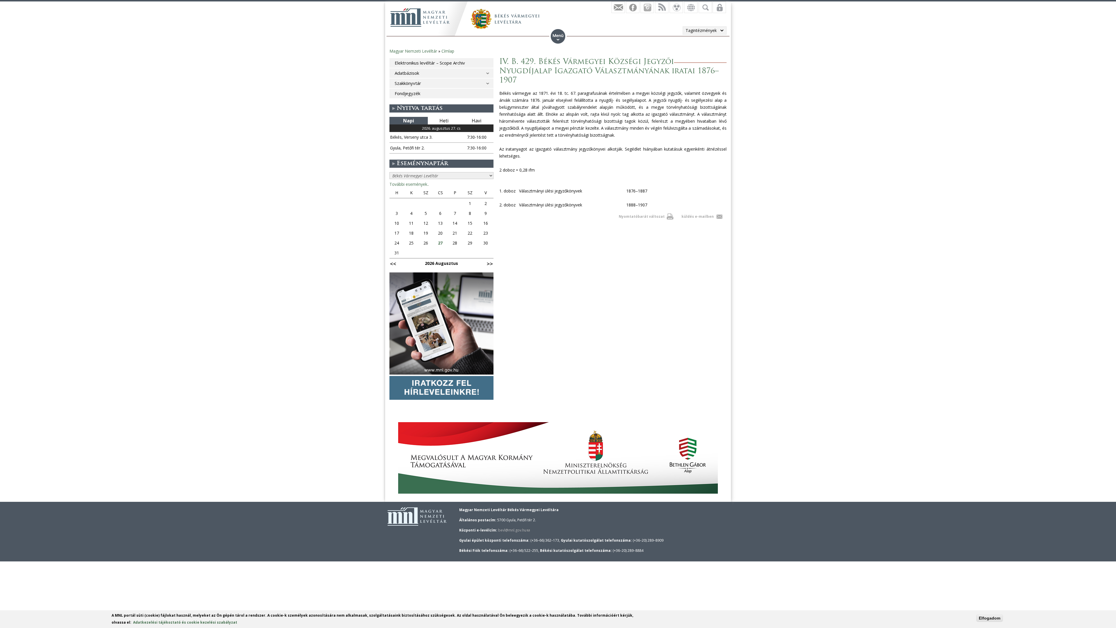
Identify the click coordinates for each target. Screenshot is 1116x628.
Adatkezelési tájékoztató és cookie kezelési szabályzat (185, 622)
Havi (476, 120)
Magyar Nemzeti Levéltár (413, 51)
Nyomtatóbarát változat (642, 216)
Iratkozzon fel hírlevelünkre (618, 7)
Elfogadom (989, 618)
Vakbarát (676, 7)
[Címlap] (419, 17)
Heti (443, 120)
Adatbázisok (407, 73)
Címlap (447, 51)
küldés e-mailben (698, 216)
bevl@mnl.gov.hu (514, 530)
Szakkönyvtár (408, 83)
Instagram (647, 7)
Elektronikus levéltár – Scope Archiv (430, 63)
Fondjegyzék (407, 93)
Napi (408, 120)
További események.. (409, 184)
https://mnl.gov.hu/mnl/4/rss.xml (661, 7)
